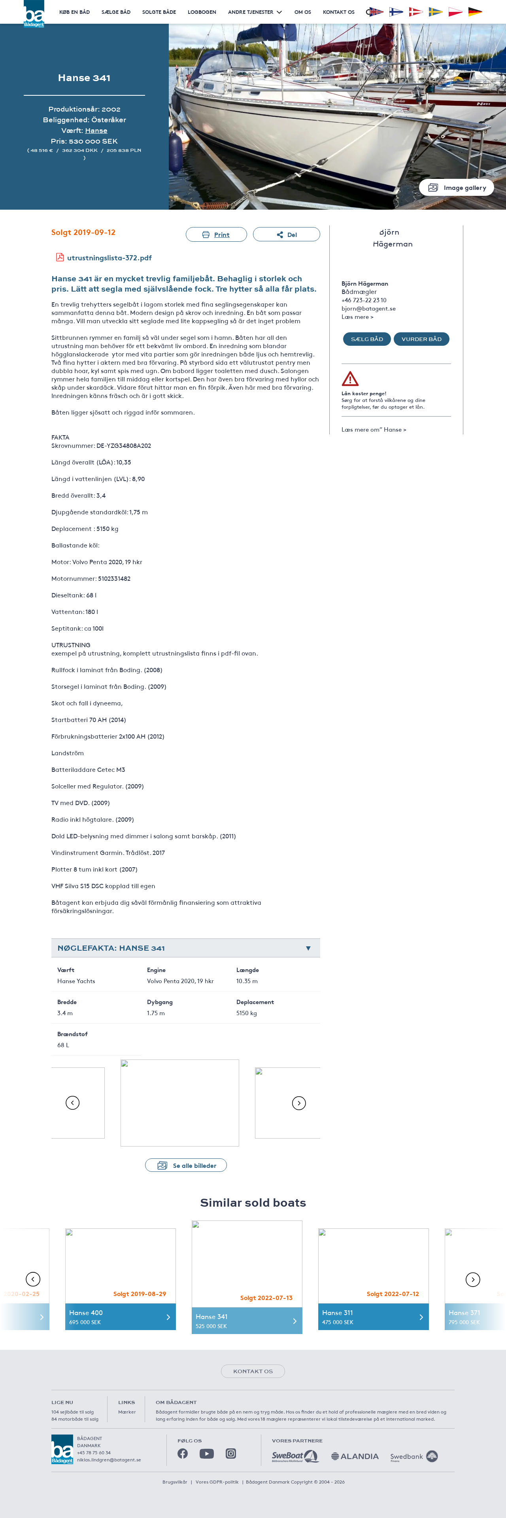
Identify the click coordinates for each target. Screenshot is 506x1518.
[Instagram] (231, 1453)
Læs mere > (358, 316)
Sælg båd (367, 339)
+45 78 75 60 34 (94, 1452)
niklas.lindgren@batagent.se (109, 1459)
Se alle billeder (195, 1164)
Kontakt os (339, 11)
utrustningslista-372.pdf (109, 257)
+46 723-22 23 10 (364, 300)
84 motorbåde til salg (74, 1419)
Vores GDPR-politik (217, 1481)
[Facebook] (182, 1453)
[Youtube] (207, 1454)
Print (222, 234)
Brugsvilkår (174, 1481)
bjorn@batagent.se (369, 308)
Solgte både (159, 11)
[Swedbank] (414, 1456)
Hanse (96, 130)
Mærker (127, 1411)
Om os (303, 11)
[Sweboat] (295, 1456)
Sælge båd (116, 11)
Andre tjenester (251, 11)
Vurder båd (422, 339)
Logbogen (202, 11)
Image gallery (465, 186)
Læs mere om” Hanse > (374, 429)
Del (292, 234)
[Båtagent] (34, 14)
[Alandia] (355, 1456)
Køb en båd (74, 11)
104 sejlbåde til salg (72, 1411)
